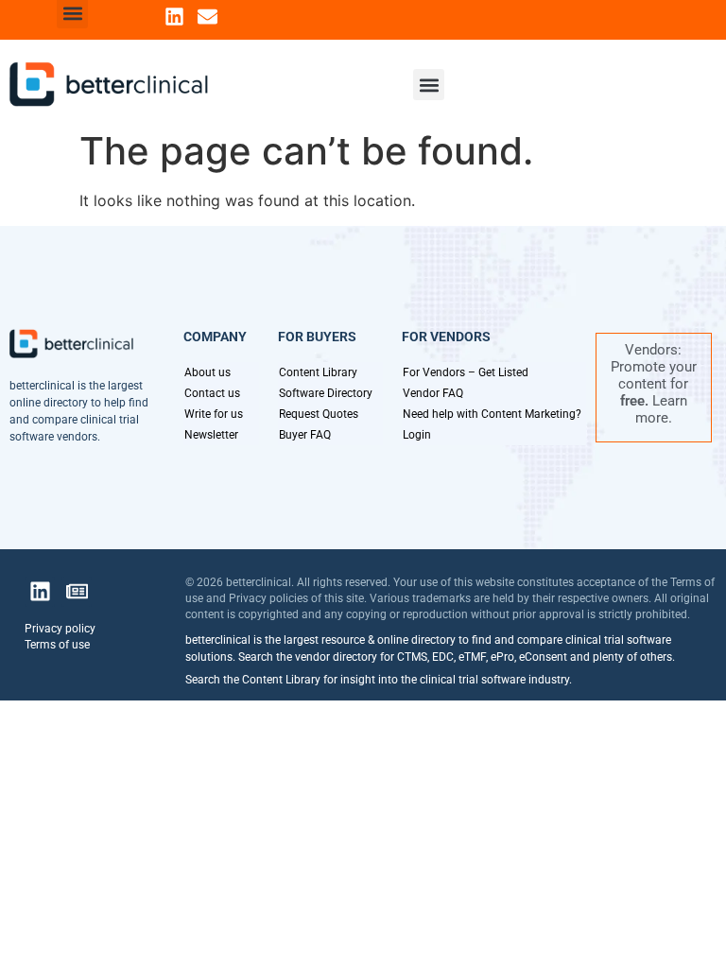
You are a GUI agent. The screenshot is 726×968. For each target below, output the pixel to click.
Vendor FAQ (433, 393)
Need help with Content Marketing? (492, 414)
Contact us (212, 393)
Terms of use (57, 644)
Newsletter (211, 434)
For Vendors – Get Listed (465, 372)
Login (417, 434)
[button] (428, 84)
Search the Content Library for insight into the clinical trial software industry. (378, 679)
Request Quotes (318, 414)
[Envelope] (207, 16)
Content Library (318, 372)
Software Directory (325, 393)
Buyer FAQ (305, 434)
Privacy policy (60, 628)
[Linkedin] (174, 16)
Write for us (213, 414)
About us (207, 372)
